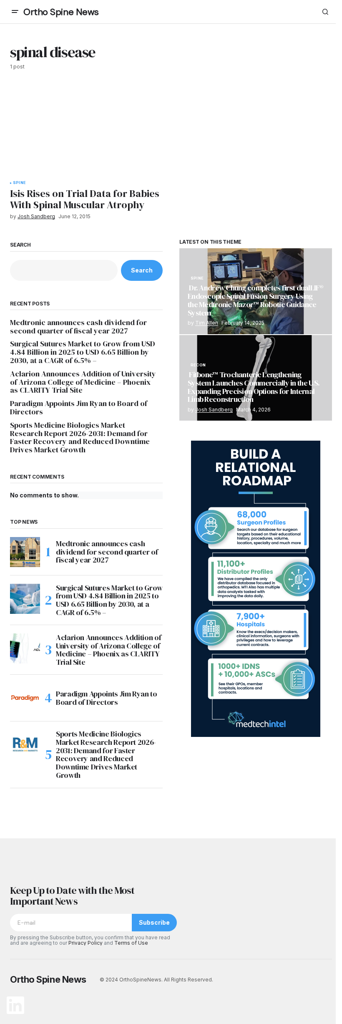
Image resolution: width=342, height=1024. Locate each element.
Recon (198, 365)
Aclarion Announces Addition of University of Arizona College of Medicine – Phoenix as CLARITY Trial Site (83, 382)
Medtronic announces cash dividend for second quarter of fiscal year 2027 (78, 326)
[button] (15, 12)
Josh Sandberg (214, 409)
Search (20, 245)
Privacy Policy (85, 943)
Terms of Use (131, 943)
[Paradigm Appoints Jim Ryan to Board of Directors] (25, 698)
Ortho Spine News (61, 12)
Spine (19, 183)
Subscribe (154, 922)
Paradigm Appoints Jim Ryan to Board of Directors (78, 407)
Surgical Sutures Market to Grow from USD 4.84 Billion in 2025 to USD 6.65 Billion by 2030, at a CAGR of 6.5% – (82, 352)
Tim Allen (206, 323)
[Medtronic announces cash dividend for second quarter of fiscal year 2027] (25, 552)
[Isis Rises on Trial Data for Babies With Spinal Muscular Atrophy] (88, 130)
